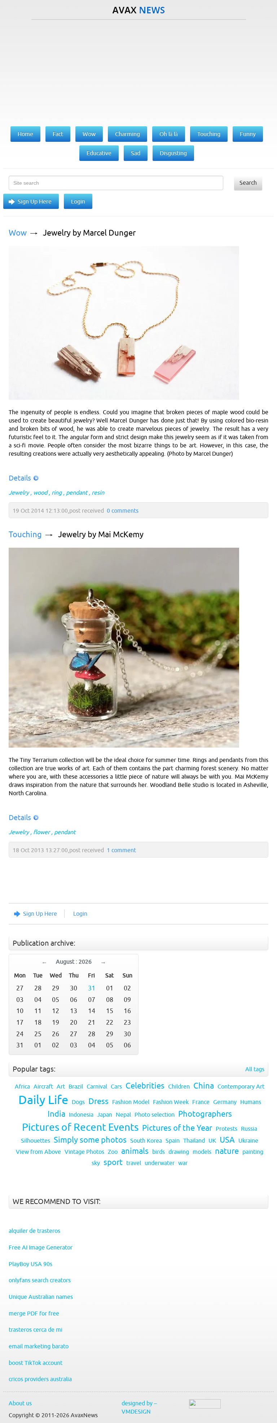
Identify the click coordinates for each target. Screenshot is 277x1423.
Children (179, 1086)
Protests (226, 1128)
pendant (76, 492)
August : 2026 (74, 961)
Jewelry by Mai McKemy (101, 534)
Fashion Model (130, 1102)
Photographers (205, 1113)
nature (227, 1151)
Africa (22, 1086)
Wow (18, 232)
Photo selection (155, 1114)
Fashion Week (171, 1102)
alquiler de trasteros (34, 1230)
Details (20, 478)
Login (78, 201)
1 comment (121, 850)
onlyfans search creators (40, 1280)
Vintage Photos (84, 1151)
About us (20, 1403)
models (202, 1151)
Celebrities (145, 1085)
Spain (173, 1140)
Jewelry (19, 492)
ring (57, 492)
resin (98, 492)
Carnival (97, 1086)
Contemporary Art (240, 1086)
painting (252, 1151)
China (203, 1085)
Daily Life (43, 1100)
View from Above (38, 1151)
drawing (178, 1151)
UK (212, 1140)
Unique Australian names (41, 1296)
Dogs (78, 1102)
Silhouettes (35, 1140)
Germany (225, 1102)
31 (91, 988)
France (201, 1102)
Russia (249, 1128)
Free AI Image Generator (40, 1247)
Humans (250, 1102)
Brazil (76, 1086)
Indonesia (81, 1114)
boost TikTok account (35, 1362)
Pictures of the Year (177, 1128)
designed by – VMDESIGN (139, 1407)
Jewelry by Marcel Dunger (89, 232)
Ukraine (248, 1140)
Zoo (113, 1151)
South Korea (146, 1140)
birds (158, 1151)
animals (135, 1151)
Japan (104, 1114)
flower (41, 832)
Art (61, 1086)
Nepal (123, 1114)
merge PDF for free (34, 1313)
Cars (116, 1086)
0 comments (122, 510)
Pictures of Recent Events (80, 1127)
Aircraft (43, 1086)
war (183, 1163)
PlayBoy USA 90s (30, 1264)
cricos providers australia (40, 1379)
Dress (98, 1101)
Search (248, 182)
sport (113, 1162)
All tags (254, 1069)
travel (133, 1163)
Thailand (194, 1140)
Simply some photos (90, 1139)
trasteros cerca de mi (35, 1329)
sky (96, 1163)
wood (40, 492)
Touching (25, 534)
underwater (160, 1163)
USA (227, 1139)
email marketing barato (39, 1346)
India (56, 1113)
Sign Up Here (35, 201)
